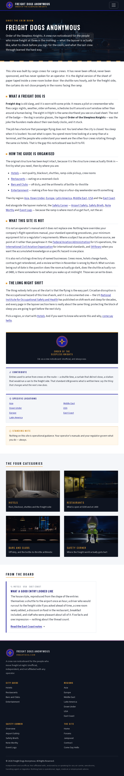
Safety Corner (60, 205)
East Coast (109, 198)
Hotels (15, 173)
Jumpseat (69, 738)
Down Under (37, 198)
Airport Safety (79, 205)
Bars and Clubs (19, 185)
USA (90, 198)
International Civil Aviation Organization (29, 247)
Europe (50, 198)
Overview (10, 728)
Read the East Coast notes (26, 627)
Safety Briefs (96, 205)
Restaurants (18, 179)
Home (67, 728)
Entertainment (19, 190)
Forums (67, 733)
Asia (26, 198)
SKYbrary (96, 247)
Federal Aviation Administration (71, 242)
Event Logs (26, 210)
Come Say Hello (71, 747)
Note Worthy (12, 742)
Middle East (80, 198)
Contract (68, 742)
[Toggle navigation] (113, 5)
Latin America (64, 198)
